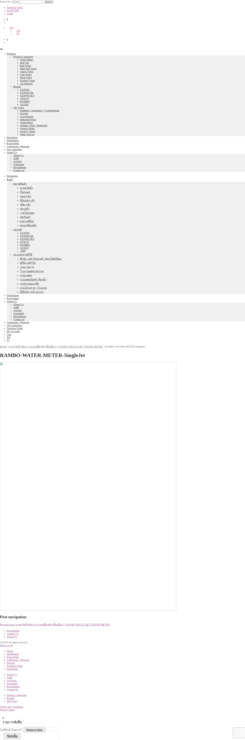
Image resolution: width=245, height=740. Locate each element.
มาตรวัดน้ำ (26, 188)
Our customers (14, 149)
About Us (12, 152)
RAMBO (25, 101)
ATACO (24, 98)
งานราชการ (27, 267)
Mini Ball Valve (28, 68)
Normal (24, 113)
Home (3, 346)
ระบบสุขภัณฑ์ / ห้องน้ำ (33, 279)
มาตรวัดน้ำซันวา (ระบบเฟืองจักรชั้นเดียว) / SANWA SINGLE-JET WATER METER (55, 346)
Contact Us (12, 633)
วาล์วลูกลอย (27, 212)
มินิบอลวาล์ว (27, 200)
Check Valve (27, 71)
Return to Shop (34, 729)
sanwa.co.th (6, 645)
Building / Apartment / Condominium (39, 110)
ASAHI (24, 104)
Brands (17, 86)
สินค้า (10, 179)
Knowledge (13, 143)
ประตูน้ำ (25, 208)
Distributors (13, 140)
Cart (9, 334)
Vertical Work (27, 128)
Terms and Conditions (11, 706)
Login (10, 13)
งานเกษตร (26, 275)
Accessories (26, 83)
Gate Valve (26, 74)
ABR (16, 158)
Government (26, 116)
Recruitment (19, 167)
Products (11, 53)
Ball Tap (24, 62)
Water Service (27, 134)
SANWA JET (27, 95)
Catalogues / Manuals (18, 146)
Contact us (18, 170)
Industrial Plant (28, 119)
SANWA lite (26, 92)
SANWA (25, 89)
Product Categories (23, 56)
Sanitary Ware (27, 80)
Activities (12, 680)
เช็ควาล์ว (25, 204)
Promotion (12, 137)
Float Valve (26, 77)
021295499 (13, 10)
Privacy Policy (7, 709)
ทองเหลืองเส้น (28, 225)
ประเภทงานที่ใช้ (22, 254)
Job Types (18, 107)
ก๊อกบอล (25, 192)
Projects (11, 663)
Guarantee (18, 164)
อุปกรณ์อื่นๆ (27, 221)
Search (48, 1)
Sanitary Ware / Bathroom (33, 125)
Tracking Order (15, 7)
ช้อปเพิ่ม (12, 736)
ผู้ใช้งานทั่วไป (28, 263)
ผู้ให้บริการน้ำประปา (32, 292)
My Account (13, 331)
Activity (17, 161)
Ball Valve (25, 65)
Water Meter (26, 59)
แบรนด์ (17, 229)
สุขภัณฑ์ (25, 217)
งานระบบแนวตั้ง (29, 283)
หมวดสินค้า (20, 183)
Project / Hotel (27, 131)
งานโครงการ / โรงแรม (33, 287)
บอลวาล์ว (25, 196)
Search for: (6, 1)
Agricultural (26, 122)
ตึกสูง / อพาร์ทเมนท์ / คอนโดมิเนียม (40, 258)
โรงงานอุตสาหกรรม (32, 271)
